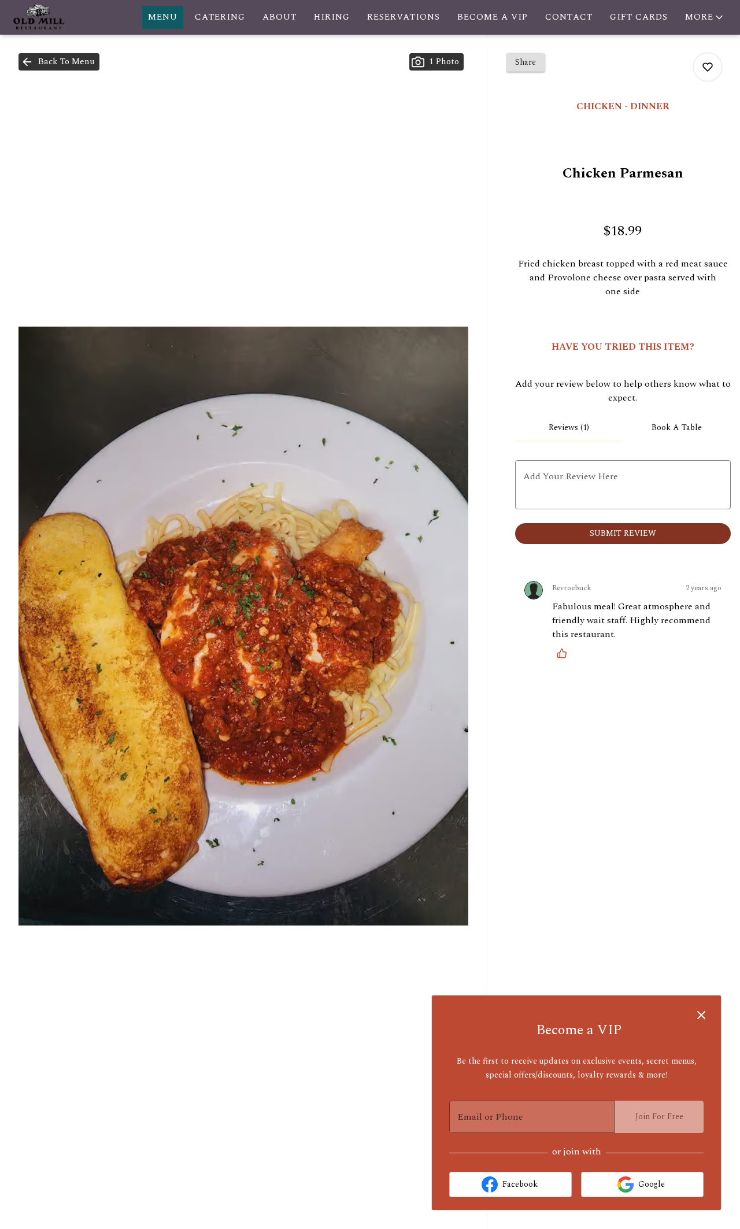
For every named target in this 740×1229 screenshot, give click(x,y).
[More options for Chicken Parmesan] (708, 67)
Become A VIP (492, 17)
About (279, 17)
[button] (705, 17)
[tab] (569, 428)
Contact (569, 17)
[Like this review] (565, 653)
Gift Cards (639, 17)
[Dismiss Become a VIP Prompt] (701, 1015)
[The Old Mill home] (61, 17)
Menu (162, 17)
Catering (220, 17)
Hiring (332, 17)
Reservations (403, 17)
